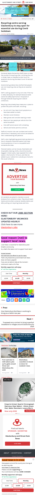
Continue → (17, 283)
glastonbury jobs (9, 227)
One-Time (9, 273)
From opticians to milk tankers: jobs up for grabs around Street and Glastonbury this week (9, 365)
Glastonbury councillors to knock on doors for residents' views (26, 363)
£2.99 (6, 278)
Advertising (16, 453)
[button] (17, 413)
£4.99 (17, 278)
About (6, 453)
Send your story (27, 19)
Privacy (14, 456)
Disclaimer (20, 456)
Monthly (25, 273)
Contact (27, 453)
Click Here (17, 443)
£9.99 (28, 278)
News (10, 19)
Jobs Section (25, 213)
